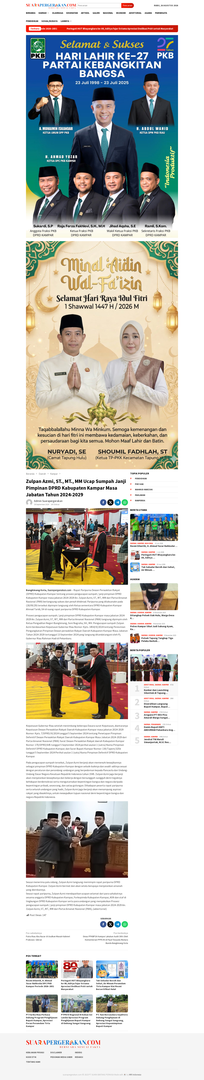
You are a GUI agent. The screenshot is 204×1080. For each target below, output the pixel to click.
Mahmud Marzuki (144, 489)
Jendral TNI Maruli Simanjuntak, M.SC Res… (157, 741)
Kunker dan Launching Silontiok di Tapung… (156, 691)
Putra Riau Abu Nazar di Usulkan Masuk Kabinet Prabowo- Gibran (48, 936)
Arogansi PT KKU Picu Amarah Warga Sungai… (157, 716)
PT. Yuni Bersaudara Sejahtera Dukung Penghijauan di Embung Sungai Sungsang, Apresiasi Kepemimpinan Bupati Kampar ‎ (112, 1020)
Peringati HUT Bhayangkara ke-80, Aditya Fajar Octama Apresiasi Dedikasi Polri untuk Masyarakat (77, 985)
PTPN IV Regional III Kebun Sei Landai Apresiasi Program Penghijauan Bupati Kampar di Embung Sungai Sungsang (76, 1019)
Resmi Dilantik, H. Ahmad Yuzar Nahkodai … (153, 546)
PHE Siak (139, 484)
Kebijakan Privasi (35, 1052)
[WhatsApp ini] (125, 502)
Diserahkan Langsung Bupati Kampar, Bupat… (157, 705)
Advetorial (149, 685)
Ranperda (140, 500)
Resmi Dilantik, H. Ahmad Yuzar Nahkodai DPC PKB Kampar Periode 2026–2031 (40, 983)
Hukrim (140, 613)
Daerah (133, 543)
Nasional (149, 543)
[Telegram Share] (117, 502)
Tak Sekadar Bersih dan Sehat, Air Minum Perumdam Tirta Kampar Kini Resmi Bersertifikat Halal (111, 985)
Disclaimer (56, 1052)
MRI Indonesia (135, 1074)
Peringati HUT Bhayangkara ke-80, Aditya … (158, 556)
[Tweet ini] (110, 502)
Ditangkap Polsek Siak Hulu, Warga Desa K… (152, 617)
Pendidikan (141, 478)
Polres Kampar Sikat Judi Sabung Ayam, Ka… (151, 628)
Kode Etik (31, 1057)
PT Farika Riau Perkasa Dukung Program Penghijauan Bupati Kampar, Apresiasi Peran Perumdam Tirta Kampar (41, 1020)
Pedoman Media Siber (61, 1057)
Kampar (140, 543)
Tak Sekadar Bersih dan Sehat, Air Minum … (158, 569)
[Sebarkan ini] (103, 502)
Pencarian (127, 5)
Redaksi (79, 1057)
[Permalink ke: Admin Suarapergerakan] (29, 502)
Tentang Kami (33, 1062)
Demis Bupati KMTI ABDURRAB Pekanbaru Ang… (159, 729)
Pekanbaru (156, 724)
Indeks (78, 1052)
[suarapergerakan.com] (51, 5)
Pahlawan (140, 495)
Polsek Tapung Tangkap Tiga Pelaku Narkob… (157, 639)
